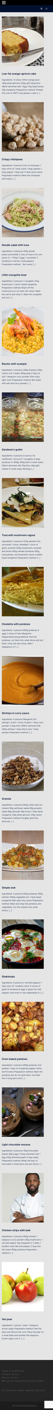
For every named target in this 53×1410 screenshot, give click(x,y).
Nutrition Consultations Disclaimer (23, 1381)
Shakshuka (8, 976)
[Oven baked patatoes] (23, 1026)
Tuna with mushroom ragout (18, 535)
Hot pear (7, 1319)
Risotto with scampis (14, 363)
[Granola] (23, 766)
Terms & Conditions (13, 1371)
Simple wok (9, 887)
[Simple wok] (23, 855)
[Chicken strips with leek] (23, 1197)
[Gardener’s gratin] (23, 417)
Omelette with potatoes (16, 624)
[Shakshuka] (23, 944)
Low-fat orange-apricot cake (19, 73)
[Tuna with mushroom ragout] (23, 502)
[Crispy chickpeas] (23, 126)
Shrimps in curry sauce (15, 713)
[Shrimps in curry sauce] (23, 680)
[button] (41, 9)
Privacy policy (10, 1374)
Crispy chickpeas (12, 159)
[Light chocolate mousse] (23, 1112)
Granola (6, 798)
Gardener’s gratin (12, 449)
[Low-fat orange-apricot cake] (23, 41)
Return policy (10, 1377)
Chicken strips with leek (16, 1230)
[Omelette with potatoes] (23, 591)
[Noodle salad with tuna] (23, 212)
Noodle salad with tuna (15, 245)
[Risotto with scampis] (23, 331)
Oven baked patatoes (14, 1059)
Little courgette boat (14, 274)
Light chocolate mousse (16, 1144)
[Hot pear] (23, 1286)
